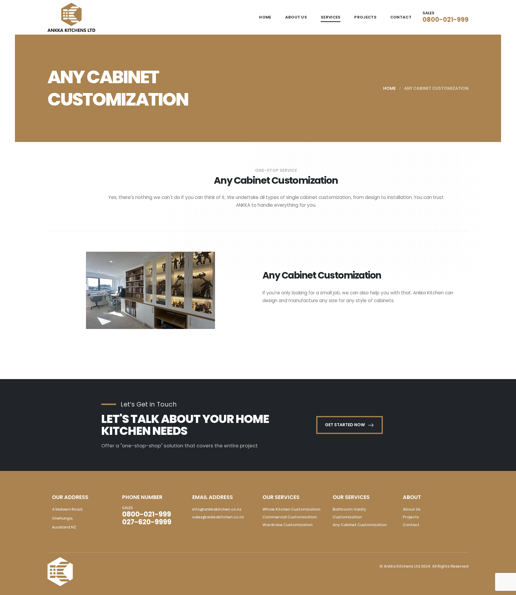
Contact (400, 17)
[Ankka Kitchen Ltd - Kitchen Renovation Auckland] (71, 17)
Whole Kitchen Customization (291, 509)
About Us (296, 17)
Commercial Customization (289, 517)
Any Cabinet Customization (360, 524)
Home (265, 17)
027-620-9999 (146, 522)
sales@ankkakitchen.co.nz (218, 517)
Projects (411, 517)
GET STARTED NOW (345, 425)
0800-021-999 (446, 19)
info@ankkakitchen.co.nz (217, 509)
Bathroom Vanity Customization (349, 513)
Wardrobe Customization (287, 524)
